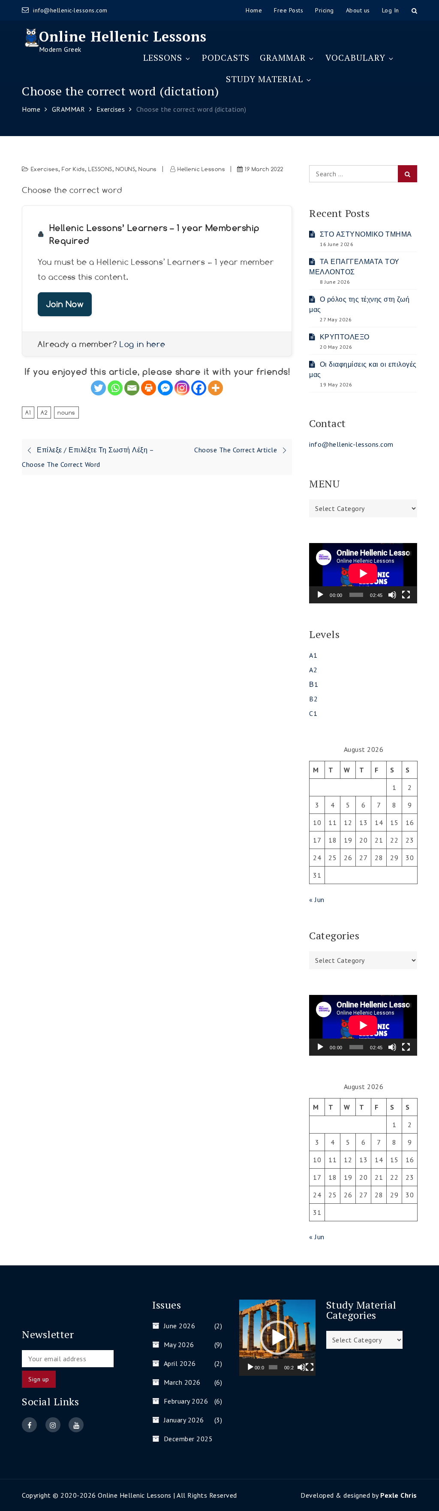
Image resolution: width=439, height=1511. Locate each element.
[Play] (320, 595)
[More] (215, 387)
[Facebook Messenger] (165, 387)
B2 (313, 699)
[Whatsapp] (115, 387)
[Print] (148, 387)
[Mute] (392, 595)
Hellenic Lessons (201, 169)
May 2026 (179, 1344)
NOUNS (125, 169)
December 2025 (188, 1438)
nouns (66, 412)
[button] (277, 1338)
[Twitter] (98, 387)
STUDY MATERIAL (264, 79)
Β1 (313, 684)
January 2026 (184, 1420)
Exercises (45, 169)
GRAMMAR (283, 57)
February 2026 (186, 1401)
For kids (73, 169)
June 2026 (179, 1325)
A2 (44, 412)
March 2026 (182, 1382)
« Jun (317, 899)
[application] (363, 573)
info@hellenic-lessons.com (70, 10)
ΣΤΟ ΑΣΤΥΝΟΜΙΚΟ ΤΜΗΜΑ (366, 234)
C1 (313, 713)
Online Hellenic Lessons (123, 36)
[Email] (131, 387)
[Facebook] (198, 387)
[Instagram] (181, 387)
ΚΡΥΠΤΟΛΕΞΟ (345, 336)
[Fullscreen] (406, 595)
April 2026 (180, 1363)
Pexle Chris (398, 1495)
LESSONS (162, 57)
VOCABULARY (355, 57)
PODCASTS (226, 57)
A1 (28, 412)
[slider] (273, 1367)
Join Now (65, 304)
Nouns (147, 169)
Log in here (142, 344)
